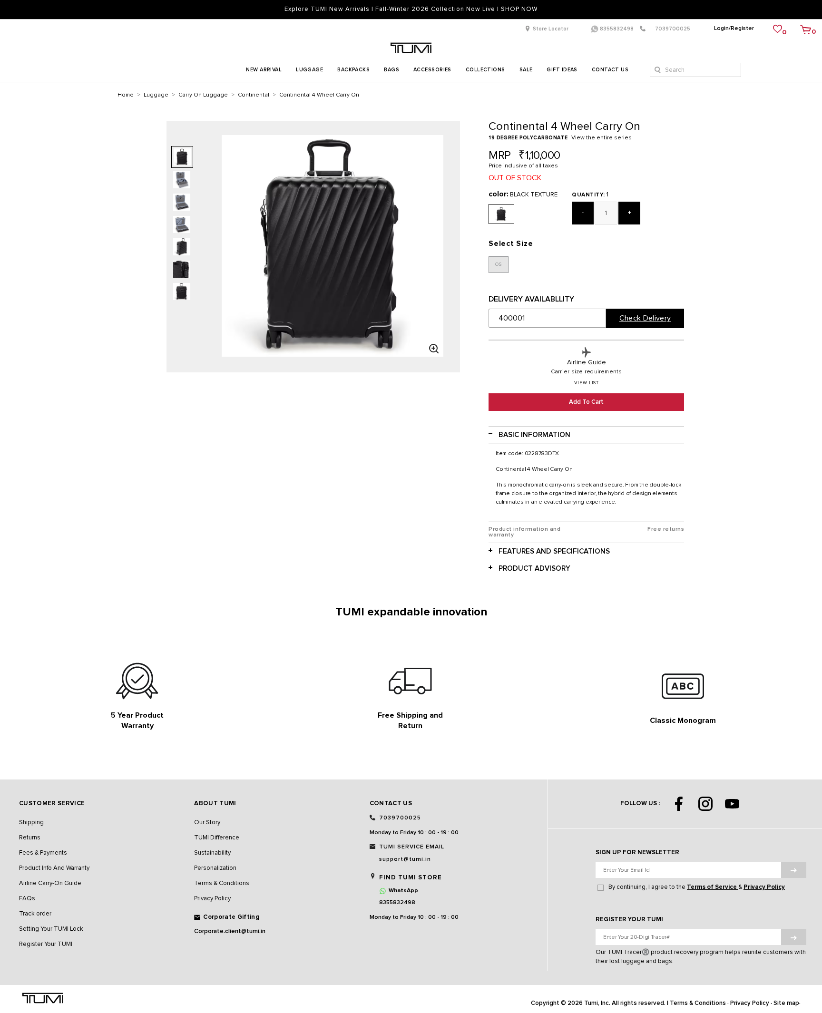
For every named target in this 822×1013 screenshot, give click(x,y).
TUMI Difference (216, 838)
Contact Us (610, 69)
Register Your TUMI (45, 944)
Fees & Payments (43, 853)
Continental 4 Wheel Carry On (319, 95)
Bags (391, 69)
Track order (35, 914)
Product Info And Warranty (54, 868)
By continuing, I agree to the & (696, 887)
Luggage (309, 69)
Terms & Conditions (221, 883)
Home (125, 95)
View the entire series (601, 138)
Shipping (31, 822)
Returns (29, 838)
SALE (526, 69)
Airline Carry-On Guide (50, 883)
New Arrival (264, 69)
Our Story (207, 822)
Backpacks (353, 69)
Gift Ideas (562, 69)
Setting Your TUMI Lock (51, 929)
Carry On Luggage (203, 95)
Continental (253, 95)
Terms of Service (712, 887)
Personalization (215, 868)
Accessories (432, 69)
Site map (786, 1003)
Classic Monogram (683, 720)
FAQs (27, 899)
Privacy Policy (212, 899)
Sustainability (212, 853)
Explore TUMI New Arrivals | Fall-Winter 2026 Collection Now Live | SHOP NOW (411, 9)
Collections (485, 69)
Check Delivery (645, 318)
